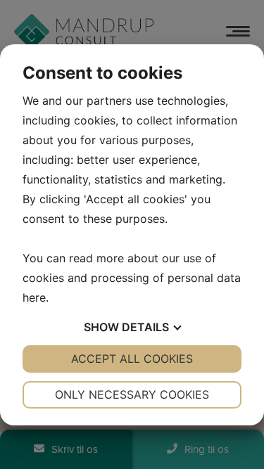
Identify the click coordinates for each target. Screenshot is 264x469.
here (34, 297)
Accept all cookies (132, 359)
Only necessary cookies (132, 394)
